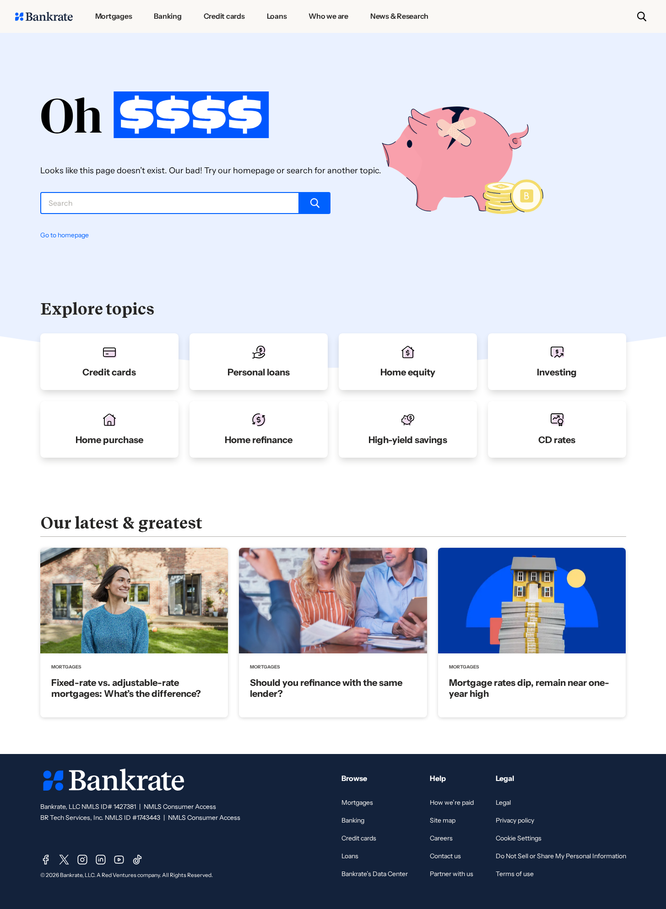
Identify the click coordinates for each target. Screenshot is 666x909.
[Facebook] (45, 859)
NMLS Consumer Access (180, 806)
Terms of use (515, 874)
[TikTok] (137, 859)
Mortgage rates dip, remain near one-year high (529, 688)
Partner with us (451, 874)
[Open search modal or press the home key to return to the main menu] (642, 16)
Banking (352, 820)
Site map (442, 820)
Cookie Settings (518, 838)
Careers (441, 838)
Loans (349, 856)
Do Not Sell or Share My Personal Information (561, 856)
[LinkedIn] (100, 859)
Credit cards (358, 838)
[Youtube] (119, 859)
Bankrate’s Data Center (374, 874)
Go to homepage (64, 235)
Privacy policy (515, 820)
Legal (503, 802)
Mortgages (357, 802)
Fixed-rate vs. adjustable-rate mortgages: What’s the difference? (126, 688)
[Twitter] (64, 859)
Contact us (445, 856)
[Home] (44, 16)
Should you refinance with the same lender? (326, 688)
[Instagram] (82, 859)
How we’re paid (452, 802)
